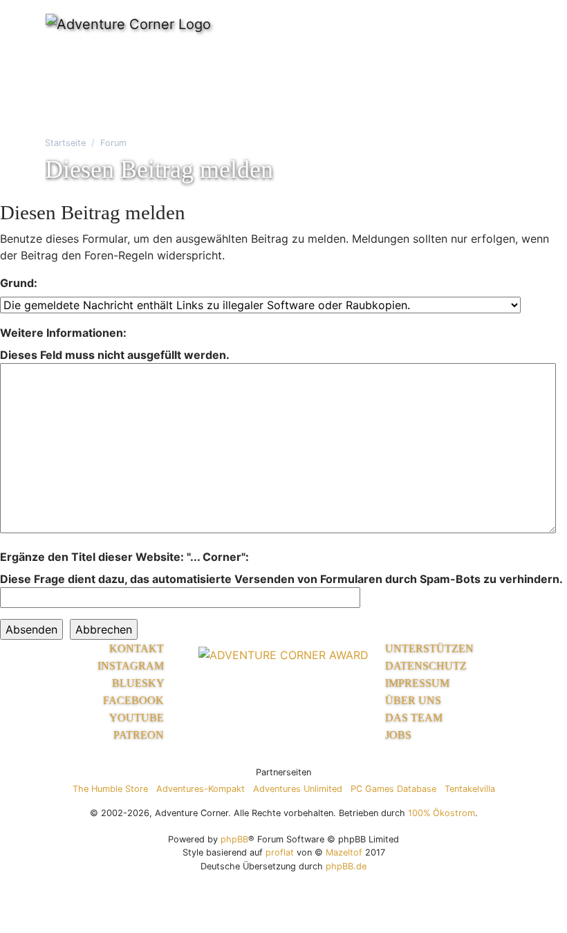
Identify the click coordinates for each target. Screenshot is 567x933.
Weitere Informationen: (63, 333)
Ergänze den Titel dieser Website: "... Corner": (124, 557)
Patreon (140, 735)
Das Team (414, 717)
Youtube (138, 717)
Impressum (417, 683)
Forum (113, 143)
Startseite (65, 143)
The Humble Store (110, 789)
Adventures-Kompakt (200, 789)
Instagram (132, 666)
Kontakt (138, 648)
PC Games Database (393, 789)
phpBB (234, 839)
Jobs (398, 735)
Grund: (18, 283)
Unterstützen (429, 648)
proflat (280, 852)
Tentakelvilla (470, 789)
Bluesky (139, 683)
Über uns (413, 700)
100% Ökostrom (441, 813)
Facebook (135, 700)
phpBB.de (346, 866)
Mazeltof (344, 852)
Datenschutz (426, 666)
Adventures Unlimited (297, 789)
